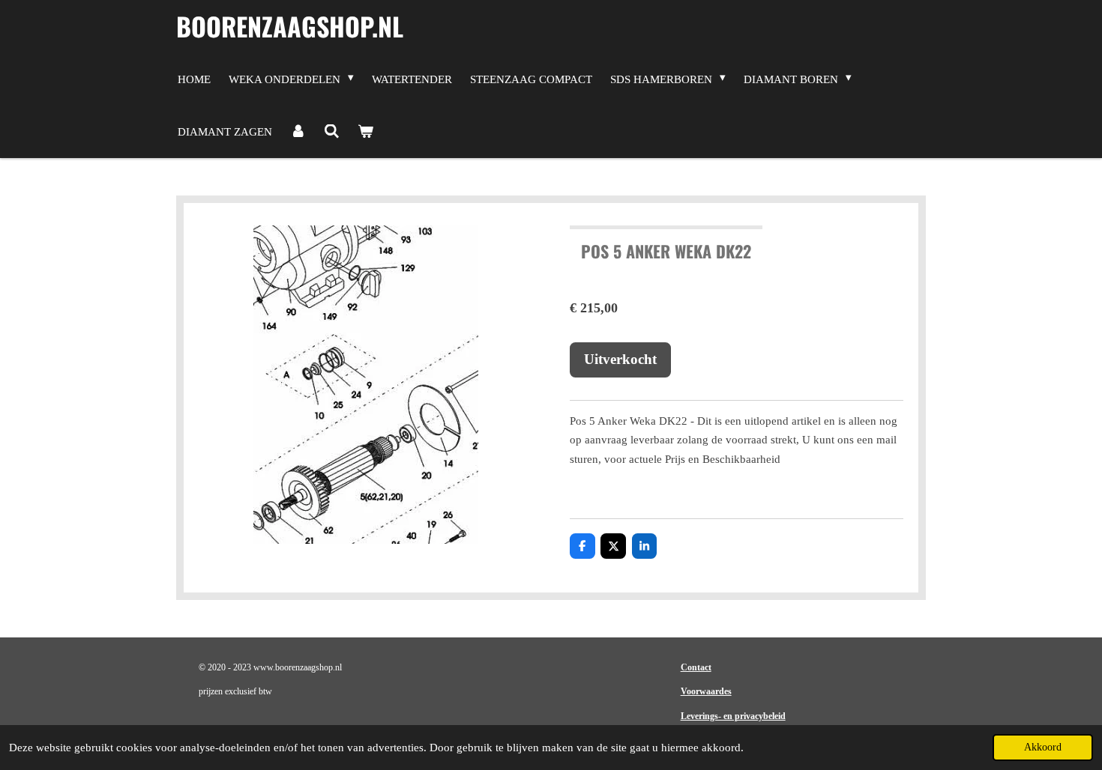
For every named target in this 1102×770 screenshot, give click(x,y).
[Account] (298, 132)
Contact (696, 667)
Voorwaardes (706, 691)
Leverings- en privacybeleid (733, 716)
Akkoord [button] (1043, 747)
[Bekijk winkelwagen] (365, 132)
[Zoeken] (332, 132)
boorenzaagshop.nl (289, 26)
